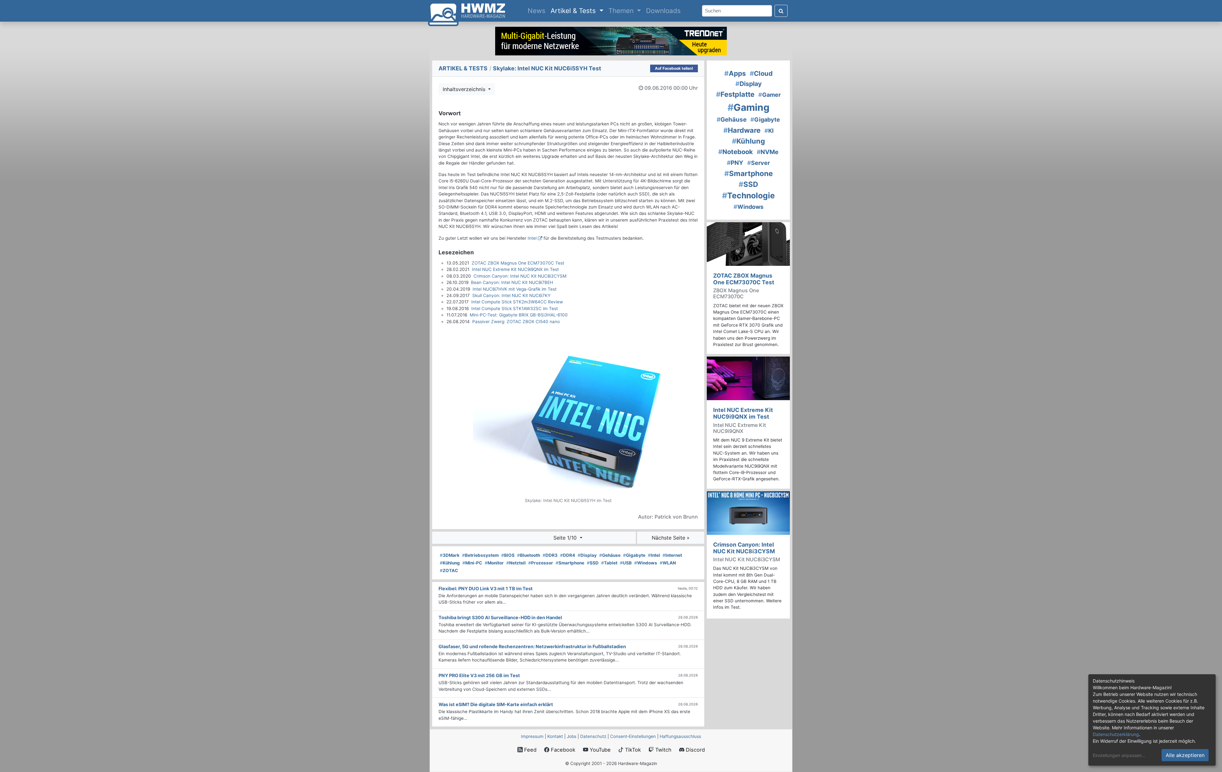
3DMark (450, 555)
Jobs (571, 736)
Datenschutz (593, 736)
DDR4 (567, 555)
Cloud (761, 73)
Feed (530, 750)
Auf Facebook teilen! (674, 68)
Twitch (662, 750)
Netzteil (516, 562)
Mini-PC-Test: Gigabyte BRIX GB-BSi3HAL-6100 (519, 314)
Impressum (532, 736)
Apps (735, 73)
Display (587, 555)
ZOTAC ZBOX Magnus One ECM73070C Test (518, 263)
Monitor (494, 562)
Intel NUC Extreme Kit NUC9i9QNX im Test (515, 269)
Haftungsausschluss (680, 736)
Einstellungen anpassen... (1119, 755)
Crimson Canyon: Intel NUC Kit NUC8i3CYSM (520, 276)
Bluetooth (528, 555)
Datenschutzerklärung (1116, 734)
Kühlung (450, 562)
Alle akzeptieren (1185, 755)
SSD (593, 562)
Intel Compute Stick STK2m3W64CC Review (517, 301)
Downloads (663, 11)
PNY (735, 162)
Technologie (748, 195)
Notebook (735, 152)
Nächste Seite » (671, 538)
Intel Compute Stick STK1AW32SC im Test (514, 308)
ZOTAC (449, 570)
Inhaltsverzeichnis (465, 89)
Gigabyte (634, 555)
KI (769, 130)
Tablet (609, 562)
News (538, 10)
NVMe (767, 152)
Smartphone (570, 562)
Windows (645, 562)
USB (626, 562)
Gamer (769, 94)
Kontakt (555, 736)
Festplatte (735, 94)
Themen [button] (622, 11)
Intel (532, 238)
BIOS (508, 555)
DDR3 (550, 555)
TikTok (632, 750)
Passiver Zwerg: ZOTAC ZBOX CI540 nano (516, 321)
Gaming (748, 107)
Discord (694, 750)
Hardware (742, 130)
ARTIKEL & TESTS (463, 68)
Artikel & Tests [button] (574, 11)
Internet (672, 555)
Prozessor (540, 562)
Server (758, 162)
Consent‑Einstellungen (633, 736)
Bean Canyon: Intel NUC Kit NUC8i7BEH (512, 282)
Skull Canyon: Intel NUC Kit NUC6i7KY (511, 295)
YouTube (599, 750)
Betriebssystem (480, 555)
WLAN (668, 562)
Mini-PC (472, 562)
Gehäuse (610, 555)
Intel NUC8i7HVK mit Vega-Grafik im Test (515, 289)
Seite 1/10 (565, 538)
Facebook (562, 750)
